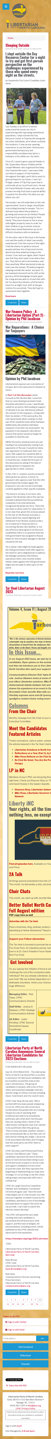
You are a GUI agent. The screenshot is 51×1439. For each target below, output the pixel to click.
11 (8, 1304)
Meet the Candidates (28, 728)
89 (32, 1304)
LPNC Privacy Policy (25, 1408)
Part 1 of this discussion (19, 395)
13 (18, 1304)
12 (13, 1304)
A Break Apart (28, 1431)
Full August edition (26, 910)
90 (37, 1304)
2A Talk (15, 874)
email (19, 1426)
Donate (25, 1363)
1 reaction (12, 302)
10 (40, 1300)
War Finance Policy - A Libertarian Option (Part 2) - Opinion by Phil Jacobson (25, 315)
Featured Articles (25, 733)
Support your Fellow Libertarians (27, 938)
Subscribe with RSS (18, 1385)
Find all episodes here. (21, 863)
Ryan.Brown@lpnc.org (16, 1269)
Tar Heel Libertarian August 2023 (25, 590)
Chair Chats (19, 891)
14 (23, 1304)
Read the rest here (15, 572)
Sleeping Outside (17, 45)
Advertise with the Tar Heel (23, 921)
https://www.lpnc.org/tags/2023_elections (27, 1238)
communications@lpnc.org (18, 1286)
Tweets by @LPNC (11, 1316)
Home (10, 38)
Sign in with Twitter (17, 1322)
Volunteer (25, 1355)
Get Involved (21, 962)
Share (23, 302)
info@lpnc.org (34, 1405)
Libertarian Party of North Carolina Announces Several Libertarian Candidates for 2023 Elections (25, 1053)
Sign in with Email (16, 1329)
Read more (11, 296)
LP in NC (17, 770)
